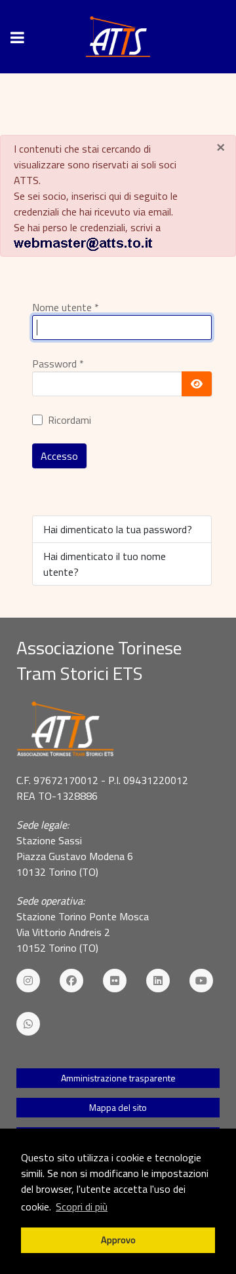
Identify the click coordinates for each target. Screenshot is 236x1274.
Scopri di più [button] (82, 1206)
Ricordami (69, 420)
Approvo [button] (118, 1240)
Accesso (59, 456)
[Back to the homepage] (117, 36)
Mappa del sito (118, 1107)
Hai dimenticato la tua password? (117, 529)
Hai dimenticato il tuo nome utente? (104, 564)
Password (58, 363)
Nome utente (65, 307)
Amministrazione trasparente (118, 1078)
